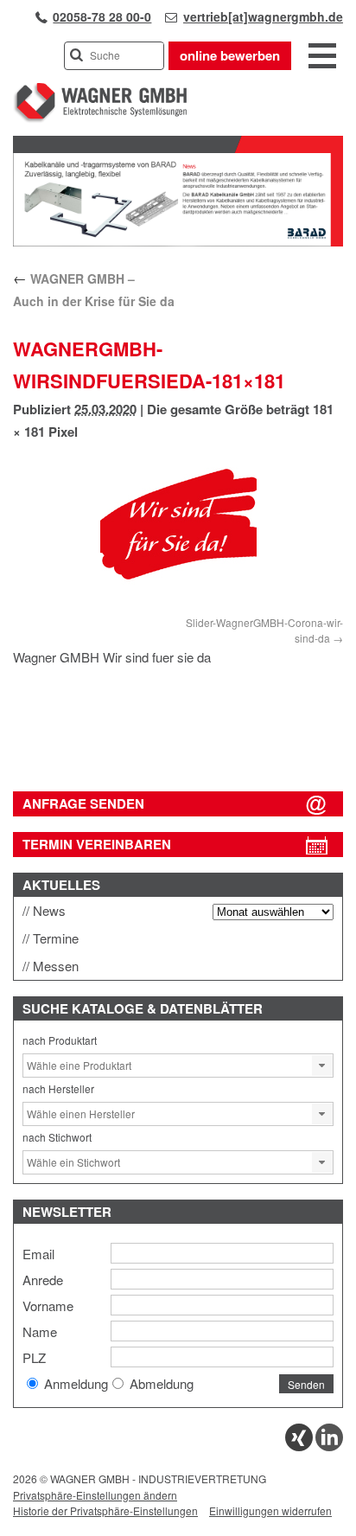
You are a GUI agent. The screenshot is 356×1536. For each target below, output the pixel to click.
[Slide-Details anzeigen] (178, 242)
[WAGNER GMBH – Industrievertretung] (100, 119)
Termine (56, 938)
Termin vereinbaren (96, 844)
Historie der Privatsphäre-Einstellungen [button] (105, 1510)
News (49, 910)
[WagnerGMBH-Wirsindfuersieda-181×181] (178, 531)
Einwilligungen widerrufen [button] (270, 1510)
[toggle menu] (322, 57)
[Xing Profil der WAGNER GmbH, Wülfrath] (299, 1446)
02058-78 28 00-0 (102, 16)
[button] (322, 1065)
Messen (56, 966)
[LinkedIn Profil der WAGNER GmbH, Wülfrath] (329, 1446)
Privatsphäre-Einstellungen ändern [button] (95, 1495)
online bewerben (230, 55)
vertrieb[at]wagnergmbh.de (263, 16)
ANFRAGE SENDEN (83, 803)
